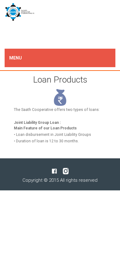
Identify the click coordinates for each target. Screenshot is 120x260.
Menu (15, 57)
